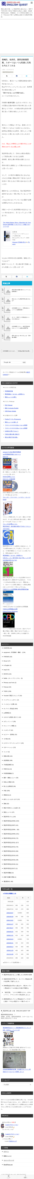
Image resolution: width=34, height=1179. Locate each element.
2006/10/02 (10, 920)
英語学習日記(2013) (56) (11, 851)
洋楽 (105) (7, 790)
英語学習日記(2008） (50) (11, 829)
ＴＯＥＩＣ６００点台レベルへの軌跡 (16, 425)
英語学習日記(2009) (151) (11, 834)
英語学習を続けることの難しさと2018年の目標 (18, 974)
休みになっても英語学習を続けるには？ (21, 299)
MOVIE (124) (7, 674)
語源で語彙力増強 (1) (10, 877)
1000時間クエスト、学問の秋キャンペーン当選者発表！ (21, 308)
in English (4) (7, 665)
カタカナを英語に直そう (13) (12, 717)
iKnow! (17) (7, 661)
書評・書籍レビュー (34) (11, 777)
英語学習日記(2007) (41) (11, 825)
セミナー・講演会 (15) (10, 734)
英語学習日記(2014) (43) (11, 855)
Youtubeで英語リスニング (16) (13, 695)
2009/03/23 (10, 939)
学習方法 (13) (8, 769)
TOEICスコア (13, 1141)
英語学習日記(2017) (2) (11, 868)
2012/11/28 (10, 954)
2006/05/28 (10, 916)
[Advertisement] (17, 36)
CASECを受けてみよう (12, 431)
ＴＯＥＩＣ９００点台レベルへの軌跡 (16, 428)
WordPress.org (8, 1164)
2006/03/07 (10, 913)
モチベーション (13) (10, 747)
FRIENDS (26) (8, 656)
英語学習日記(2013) (8, 72)
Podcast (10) (7, 687)
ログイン (6, 1151)
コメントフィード (9, 1160)
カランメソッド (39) (10, 721)
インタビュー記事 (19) (10, 704)
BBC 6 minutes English (11, 408)
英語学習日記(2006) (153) (11, 821)
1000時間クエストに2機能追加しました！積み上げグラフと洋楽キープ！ (10, 351)
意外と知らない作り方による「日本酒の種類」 (21, 336)
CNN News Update (10, 411)
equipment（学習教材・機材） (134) (14, 652)
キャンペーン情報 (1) (10, 726)
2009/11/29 (10, 950)
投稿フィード (8, 1156)
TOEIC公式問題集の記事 (10, 609)
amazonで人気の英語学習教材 (12, 452)
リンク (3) (7, 752)
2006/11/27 (10, 924)
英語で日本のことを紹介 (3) (12, 808)
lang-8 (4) (6, 669)
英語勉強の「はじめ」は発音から (15, 394)
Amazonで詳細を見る (19, 242)
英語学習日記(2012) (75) (11, 847)
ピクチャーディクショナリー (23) (14, 743)
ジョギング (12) (8, 730)
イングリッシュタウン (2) (11, 700)
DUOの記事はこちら (9, 476)
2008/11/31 (10, 935)
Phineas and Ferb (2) (10, 682)
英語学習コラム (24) (10, 816)
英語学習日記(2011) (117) (11, 842)
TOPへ (25, 1177)
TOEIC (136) (7, 691)
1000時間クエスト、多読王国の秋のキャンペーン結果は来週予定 (21, 327)
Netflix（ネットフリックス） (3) (13, 678)
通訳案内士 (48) (8, 881)
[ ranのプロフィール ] (11, 1124)
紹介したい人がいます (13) (12, 799)
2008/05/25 (10, 931)
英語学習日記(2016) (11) (11, 864)
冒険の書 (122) (8, 756)
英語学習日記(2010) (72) (11, 838)
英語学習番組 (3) (9, 872)
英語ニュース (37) (9, 812)
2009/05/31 (10, 943)
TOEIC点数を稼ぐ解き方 (12, 434)
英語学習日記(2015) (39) (11, 860)
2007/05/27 (10, 928)
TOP (16, 1011)
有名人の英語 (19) (9, 782)
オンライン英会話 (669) (11, 708)
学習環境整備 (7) (9, 773)
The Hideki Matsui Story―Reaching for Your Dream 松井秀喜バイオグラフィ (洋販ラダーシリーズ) (17, 224)
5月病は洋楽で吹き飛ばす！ (25, 351)
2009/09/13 (10, 946)
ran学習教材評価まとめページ (12, 454)
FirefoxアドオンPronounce (13, 419)
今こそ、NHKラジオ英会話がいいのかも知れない (21, 318)
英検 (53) (6, 803)
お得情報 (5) (7, 713)
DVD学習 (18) (8, 648)
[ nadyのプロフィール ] (12, 1134)
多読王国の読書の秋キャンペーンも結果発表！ (21, 290)
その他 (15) (7, 739)
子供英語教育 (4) (9, 764)
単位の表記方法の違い (11, 437)
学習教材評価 (9, 391)
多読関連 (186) (8, 760)
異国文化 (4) (7, 795)
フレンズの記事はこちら (10, 524)
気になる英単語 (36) (10, 786)
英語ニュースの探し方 (11, 422)
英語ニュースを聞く (11, 397)
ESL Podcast (8, 405)
